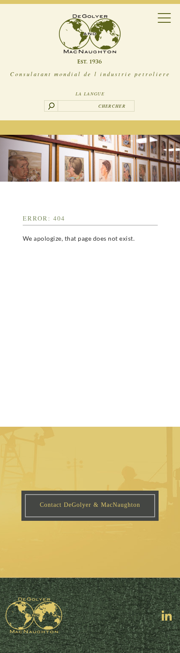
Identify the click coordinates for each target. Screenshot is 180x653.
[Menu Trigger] (164, 17)
